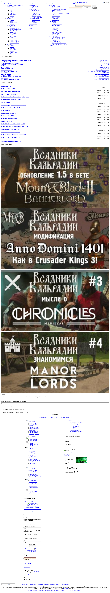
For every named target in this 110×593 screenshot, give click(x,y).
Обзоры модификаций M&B (102, 74)
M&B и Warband (14, 26)
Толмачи (31, 25)
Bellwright (54, 29)
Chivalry (31, 443)
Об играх (12, 7)
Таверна (12, 37)
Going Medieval (56, 30)
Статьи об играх (105, 66)
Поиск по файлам (14, 43)
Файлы (11, 12)
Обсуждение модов (34, 18)
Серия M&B (52, 5)
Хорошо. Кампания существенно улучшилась (14, 401)
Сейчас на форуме (27, 574)
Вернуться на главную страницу (15, 5)
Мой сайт (9, 18)
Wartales (54, 22)
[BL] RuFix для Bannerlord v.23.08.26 (10, 137)
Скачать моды (32, 9)
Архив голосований (66, 417)
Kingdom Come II (33, 440)
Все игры (51, 45)
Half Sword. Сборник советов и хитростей (12, 64)
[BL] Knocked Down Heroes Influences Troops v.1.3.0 (14, 126)
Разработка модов (14, 34)
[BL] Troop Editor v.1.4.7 (7, 115)
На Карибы (32, 430)
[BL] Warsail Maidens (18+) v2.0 (9, 88)
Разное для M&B (36, 16)
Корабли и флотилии (6, 70)
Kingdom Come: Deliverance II (59, 44)
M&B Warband (33, 423)
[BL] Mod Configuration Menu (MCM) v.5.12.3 (13, 124)
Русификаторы (36, 14)
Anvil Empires (55, 33)
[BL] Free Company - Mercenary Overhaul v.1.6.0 (13, 105)
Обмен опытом (33, 24)
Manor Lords (55, 28)
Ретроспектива (105, 68)
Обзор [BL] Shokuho (6, 74)
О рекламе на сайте (55, 584)
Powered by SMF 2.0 (31, 590)
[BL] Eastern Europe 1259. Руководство (11, 76)
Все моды (34, 7)
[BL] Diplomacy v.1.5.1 (6, 110)
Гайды (30, 28)
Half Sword (55, 34)
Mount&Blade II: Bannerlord (59, 9)
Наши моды (32, 5)
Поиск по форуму (14, 40)
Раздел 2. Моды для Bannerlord (101, 76)
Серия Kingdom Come (54, 41)
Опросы (12, 51)
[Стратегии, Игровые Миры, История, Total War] (4, 585)
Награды (66, 455)
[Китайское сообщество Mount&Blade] (11, 585)
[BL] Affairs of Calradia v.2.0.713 (9, 94)
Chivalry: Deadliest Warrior (58, 39)
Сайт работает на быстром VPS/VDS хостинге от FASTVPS (32, 508)
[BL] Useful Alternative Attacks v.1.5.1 (10, 132)
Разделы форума (11, 25)
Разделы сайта (10, 6)
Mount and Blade (36, 10)
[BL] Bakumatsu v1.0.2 (6, 86)
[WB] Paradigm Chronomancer (9, 71)
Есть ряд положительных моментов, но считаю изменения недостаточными (21, 404)
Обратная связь (65, 584)
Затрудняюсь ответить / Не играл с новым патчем (15, 412)
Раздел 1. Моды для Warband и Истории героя (97, 71)
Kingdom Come (33, 439)
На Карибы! (55, 14)
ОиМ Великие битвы (34, 428)
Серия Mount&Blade (104, 60)
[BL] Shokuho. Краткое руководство (10, 79)
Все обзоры (32, 492)
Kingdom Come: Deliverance (59, 43)
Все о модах (29, 3)
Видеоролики (13, 14)
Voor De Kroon (56, 25)
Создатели (106, 63)
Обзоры (31, 26)
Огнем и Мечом (56, 12)
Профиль (12, 20)
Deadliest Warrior (33, 444)
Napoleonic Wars (56, 16)
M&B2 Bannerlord (14, 28)
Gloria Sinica (55, 18)
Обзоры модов (33, 491)
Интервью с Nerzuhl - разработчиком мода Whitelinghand (16, 60)
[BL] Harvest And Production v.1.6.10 (10, 118)
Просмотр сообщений (69, 452)
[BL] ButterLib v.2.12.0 (6, 121)
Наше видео (13, 48)
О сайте (12, 16)
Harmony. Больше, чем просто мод (10, 63)
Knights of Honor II (57, 24)
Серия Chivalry (53, 36)
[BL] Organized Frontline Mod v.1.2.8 (10, 129)
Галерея (12, 13)
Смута (53, 26)
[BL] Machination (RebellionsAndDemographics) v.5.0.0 (15, 97)
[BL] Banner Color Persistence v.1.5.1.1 (11, 99)
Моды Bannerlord (14, 30)
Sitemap (24, 584)
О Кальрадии (55, 20)
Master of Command (6, 67)
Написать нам (13, 52)
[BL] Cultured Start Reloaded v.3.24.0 (10, 107)
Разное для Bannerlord (37, 17)
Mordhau (31, 449)
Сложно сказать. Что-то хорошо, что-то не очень (14, 406)
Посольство (13, 33)
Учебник (12, 9)
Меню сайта (7, 3)
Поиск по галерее (14, 41)
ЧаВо (11, 10)
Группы (12, 24)
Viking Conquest (56, 17)
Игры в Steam (13, 49)
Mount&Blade (32, 468)
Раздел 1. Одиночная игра (102, 70)
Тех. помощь (13, 32)
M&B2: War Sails (56, 10)
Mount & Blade (56, 6)
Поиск (8, 39)
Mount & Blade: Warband (58, 7)
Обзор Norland (4, 78)
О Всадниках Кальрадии (43, 584)
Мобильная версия (14, 53)
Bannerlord (34, 13)
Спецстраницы (10, 44)
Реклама (12, 47)
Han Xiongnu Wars (34, 434)
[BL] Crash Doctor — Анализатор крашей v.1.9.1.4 (14, 134)
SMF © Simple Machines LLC (44, 590)
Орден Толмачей (33, 487)
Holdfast (31, 448)
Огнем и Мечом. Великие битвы (60, 13)
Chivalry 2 (54, 40)
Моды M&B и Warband (15, 29)
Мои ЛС (12, 21)
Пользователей (26, 567)
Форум (11, 17)
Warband (34, 12)
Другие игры (13, 36)
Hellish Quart (32, 451)
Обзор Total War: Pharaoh (7, 61)
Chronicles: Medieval (57, 32)
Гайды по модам (33, 493)
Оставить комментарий (54, 417)
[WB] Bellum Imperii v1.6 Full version (10, 91)
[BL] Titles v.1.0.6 (5, 102)
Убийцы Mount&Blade (7, 68)
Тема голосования (43, 417)
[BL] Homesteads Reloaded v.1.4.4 (9, 113)
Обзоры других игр (104, 61)
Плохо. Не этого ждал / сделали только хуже (13, 409)
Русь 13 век (35, 6)
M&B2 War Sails (33, 426)
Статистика (27, 563)
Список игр (49, 3)
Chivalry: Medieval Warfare (58, 37)
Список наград (13, 22)
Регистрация (99, 5)
